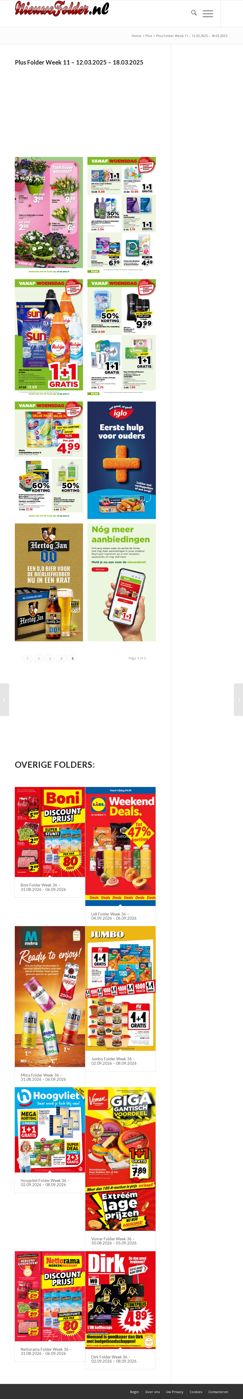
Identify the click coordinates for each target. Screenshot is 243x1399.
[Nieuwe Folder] (64, 13)
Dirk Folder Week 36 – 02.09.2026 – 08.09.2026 (114, 1359)
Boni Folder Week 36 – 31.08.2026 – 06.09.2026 (43, 887)
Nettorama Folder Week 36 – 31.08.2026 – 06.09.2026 (46, 1351)
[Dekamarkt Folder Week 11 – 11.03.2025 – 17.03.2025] (238, 699)
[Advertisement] (64, 109)
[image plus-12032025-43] (51, 340)
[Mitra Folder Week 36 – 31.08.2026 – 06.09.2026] (50, 996)
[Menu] (205, 13)
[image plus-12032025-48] (123, 584)
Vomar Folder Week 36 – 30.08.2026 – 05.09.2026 (114, 1240)
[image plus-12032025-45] (51, 462)
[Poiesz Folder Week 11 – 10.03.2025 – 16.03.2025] (4, 699)
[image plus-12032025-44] (123, 340)
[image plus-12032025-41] (51, 218)
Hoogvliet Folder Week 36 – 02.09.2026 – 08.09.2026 (45, 1182)
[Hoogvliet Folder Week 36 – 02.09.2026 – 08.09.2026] (50, 1129)
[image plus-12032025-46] (123, 462)
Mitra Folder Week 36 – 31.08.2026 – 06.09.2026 (43, 1077)
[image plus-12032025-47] (51, 584)
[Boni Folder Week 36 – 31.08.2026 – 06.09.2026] (50, 832)
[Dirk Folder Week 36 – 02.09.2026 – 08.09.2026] (120, 1300)
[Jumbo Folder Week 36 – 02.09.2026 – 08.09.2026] (120, 988)
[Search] (191, 13)
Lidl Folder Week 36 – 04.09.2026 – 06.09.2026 (114, 916)
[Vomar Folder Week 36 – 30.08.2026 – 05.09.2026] (120, 1159)
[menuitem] (191, 13)
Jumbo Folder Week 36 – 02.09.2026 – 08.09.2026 (114, 1060)
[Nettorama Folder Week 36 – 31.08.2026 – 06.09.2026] (50, 1296)
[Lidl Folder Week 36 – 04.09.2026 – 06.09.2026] (120, 846)
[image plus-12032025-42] (123, 218)
